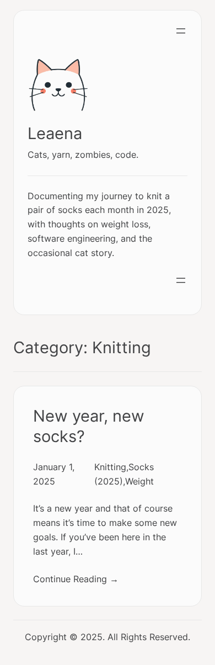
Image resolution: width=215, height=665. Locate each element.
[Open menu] (180, 31)
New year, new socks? (88, 426)
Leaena (55, 133)
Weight (139, 481)
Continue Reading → (76, 578)
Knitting (110, 466)
